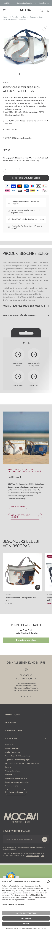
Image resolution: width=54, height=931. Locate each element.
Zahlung (8, 767)
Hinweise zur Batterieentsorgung (16, 778)
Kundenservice (26, 226)
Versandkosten (8, 160)
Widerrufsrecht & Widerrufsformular (18, 756)
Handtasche (24, 17)
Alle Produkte (13, 17)
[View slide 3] (27, 696)
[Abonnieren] (44, 839)
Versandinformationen (12, 771)
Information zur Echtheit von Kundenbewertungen (22, 763)
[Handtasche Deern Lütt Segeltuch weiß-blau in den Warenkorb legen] (37, 587)
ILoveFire (35, 690)
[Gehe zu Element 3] (26, 74)
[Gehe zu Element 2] (23, 74)
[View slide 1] (21, 696)
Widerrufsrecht (23, 201)
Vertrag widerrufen (16, 792)
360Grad (6, 82)
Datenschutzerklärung (12, 748)
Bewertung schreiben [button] (26, 639)
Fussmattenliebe (26, 690)
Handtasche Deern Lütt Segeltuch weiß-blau (21, 599)
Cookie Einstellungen (12, 752)
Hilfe (42, 855)
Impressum (9, 745)
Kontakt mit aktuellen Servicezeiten (16, 782)
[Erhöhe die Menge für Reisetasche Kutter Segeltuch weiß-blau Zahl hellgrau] (17, 169)
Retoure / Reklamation (12, 786)
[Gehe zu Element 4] (29, 74)
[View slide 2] (24, 696)
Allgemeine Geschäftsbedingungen (17, 760)
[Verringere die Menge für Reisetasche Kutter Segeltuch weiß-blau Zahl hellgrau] (5, 169)
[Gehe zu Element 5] (32, 74)
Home (5, 17)
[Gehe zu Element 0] (19, 74)
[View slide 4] (30, 696)
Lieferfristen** (10, 775)
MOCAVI (17, 690)
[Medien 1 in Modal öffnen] (44, 28)
